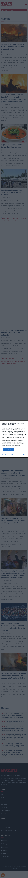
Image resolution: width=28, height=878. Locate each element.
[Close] (25, 423)
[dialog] (14, 439)
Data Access (14, 454)
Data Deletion (5, 454)
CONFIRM (8, 449)
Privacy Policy (22, 454)
